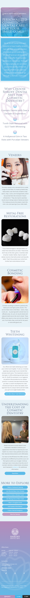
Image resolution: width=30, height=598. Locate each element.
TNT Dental (19, 587)
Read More (15, 473)
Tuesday (3, 552)
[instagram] (15, 573)
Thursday (3, 555)
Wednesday (4, 554)
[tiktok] (6, 573)
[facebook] (24, 573)
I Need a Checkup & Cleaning (15, 487)
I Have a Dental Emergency (15, 510)
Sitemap (17, 585)
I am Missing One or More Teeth (15, 499)
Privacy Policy (23, 585)
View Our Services (15, 514)
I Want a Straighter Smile (15, 502)
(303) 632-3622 (6, 568)
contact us (16, 467)
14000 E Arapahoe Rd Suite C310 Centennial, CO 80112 (9, 565)
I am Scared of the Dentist (15, 506)
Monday (3, 550)
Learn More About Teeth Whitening (15, 394)
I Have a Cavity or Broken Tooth (15, 495)
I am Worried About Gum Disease (15, 491)
